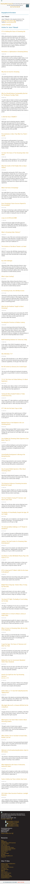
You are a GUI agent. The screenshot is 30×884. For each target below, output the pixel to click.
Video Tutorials (4, 845)
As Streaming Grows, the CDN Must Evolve (12, 291)
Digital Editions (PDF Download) (8, 842)
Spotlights (3, 854)
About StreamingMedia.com (7, 855)
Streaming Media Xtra (5, 846)
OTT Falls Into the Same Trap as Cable (11, 408)
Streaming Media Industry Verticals (8, 848)
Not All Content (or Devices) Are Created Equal (14, 366)
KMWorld (3, 870)
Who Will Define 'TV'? (7, 354)
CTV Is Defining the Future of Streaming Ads (13, 31)
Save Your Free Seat (14, 6)
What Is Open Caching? (7, 276)
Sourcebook (3, 852)
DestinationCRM (4, 864)
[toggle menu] (27, 5)
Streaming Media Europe (6, 875)
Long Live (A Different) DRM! (9, 218)
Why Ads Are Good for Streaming (10, 72)
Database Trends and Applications (8, 863)
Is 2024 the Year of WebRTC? (9, 117)
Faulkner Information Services (7, 867)
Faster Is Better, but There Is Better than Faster (14, 779)
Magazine (4, 841)
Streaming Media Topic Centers (7, 847)
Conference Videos (5, 844)
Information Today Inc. (6, 819)
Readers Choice (4, 851)
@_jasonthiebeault (9, 22)
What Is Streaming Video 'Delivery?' (10, 232)
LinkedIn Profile (5, 24)
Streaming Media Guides (6, 849)
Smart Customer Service (6, 873)
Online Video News (5, 853)
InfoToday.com (4, 868)
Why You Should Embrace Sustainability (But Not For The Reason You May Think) (14, 94)
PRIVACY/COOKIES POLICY (6, 833)
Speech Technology (5, 874)
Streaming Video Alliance (7, 20)
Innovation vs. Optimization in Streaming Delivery (14, 51)
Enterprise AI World (5, 866)
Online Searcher (4, 871)
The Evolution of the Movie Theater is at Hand (13, 246)
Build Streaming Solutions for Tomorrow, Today (14, 339)
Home (2, 840)
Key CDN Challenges (6, 261)
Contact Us (3, 857)
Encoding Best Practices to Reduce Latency (13, 322)
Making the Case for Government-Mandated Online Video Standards (13, 661)
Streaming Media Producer (6, 876)
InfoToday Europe (4, 869)
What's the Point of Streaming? (9, 188)
